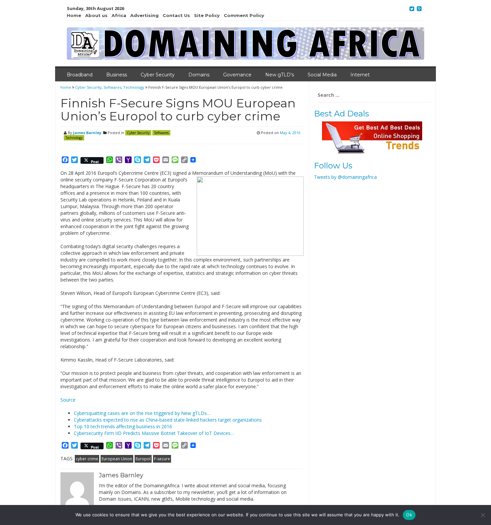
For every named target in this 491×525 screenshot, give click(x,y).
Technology (133, 87)
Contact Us (176, 15)
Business (116, 75)
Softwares (112, 87)
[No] (482, 515)
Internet (360, 75)
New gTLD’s (279, 75)
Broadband (80, 75)
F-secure (162, 459)
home (66, 87)
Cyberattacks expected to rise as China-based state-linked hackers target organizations (168, 420)
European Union (117, 459)
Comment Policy (244, 15)
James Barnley (87, 132)
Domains (198, 75)
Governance (237, 75)
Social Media (322, 75)
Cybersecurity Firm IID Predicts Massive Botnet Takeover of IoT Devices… (154, 433)
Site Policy (207, 15)
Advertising (144, 15)
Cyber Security (158, 75)
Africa (119, 15)
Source (67, 400)
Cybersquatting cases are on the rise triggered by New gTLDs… (142, 413)
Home (74, 15)
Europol (143, 459)
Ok (409, 514)
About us (96, 15)
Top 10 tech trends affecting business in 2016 (123, 426)
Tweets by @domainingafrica (345, 177)
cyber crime (87, 459)
